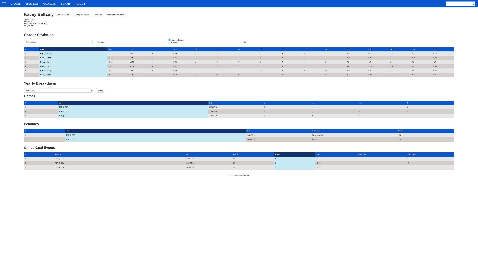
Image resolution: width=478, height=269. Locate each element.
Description (316, 131)
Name (42, 49)
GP (218, 49)
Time (318, 154)
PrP (326, 49)
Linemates (98, 15)
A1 (261, 49)
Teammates (362, 154)
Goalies (49, 3)
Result (235, 154)
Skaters (32, 3)
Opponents (412, 154)
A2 (283, 49)
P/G (413, 49)
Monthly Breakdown (82, 15)
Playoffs (174, 43)
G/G (348, 49)
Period (277, 154)
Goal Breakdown (63, 15)
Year (110, 49)
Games (16, 3)
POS (197, 49)
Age (131, 49)
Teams (66, 3)
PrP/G (435, 49)
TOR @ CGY (63, 107)
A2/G (392, 49)
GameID (58, 154)
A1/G (370, 49)
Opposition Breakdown (115, 15)
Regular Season (178, 40)
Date (211, 103)
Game (61, 103)
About (80, 3)
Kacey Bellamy (45, 53)
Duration (401, 131)
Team (175, 49)
